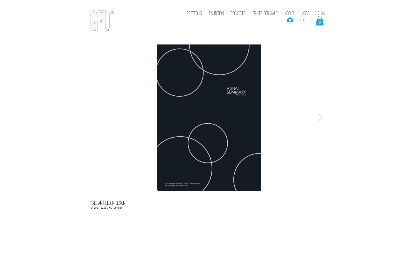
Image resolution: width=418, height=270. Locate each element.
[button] (320, 21)
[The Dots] (317, 13)
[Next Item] (320, 117)
